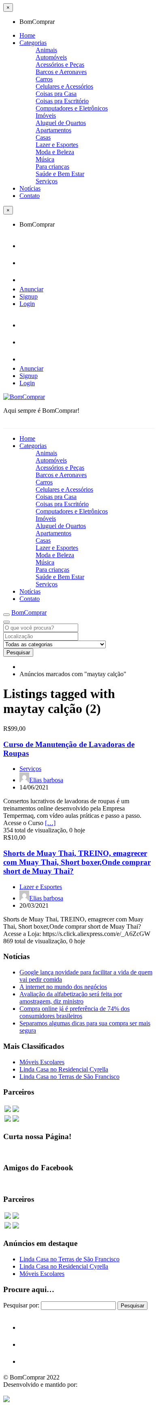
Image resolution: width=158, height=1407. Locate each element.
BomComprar (29, 612)
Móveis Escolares (41, 1062)
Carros (44, 79)
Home (27, 35)
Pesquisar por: (21, 1305)
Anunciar (31, 289)
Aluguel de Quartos (61, 122)
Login (27, 303)
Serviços (47, 181)
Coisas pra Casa (56, 93)
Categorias (33, 42)
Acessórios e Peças (60, 64)
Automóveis (51, 57)
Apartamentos (53, 130)
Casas (43, 137)
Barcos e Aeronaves (61, 71)
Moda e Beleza (55, 152)
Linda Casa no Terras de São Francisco (69, 1076)
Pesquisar (18, 652)
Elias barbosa (46, 780)
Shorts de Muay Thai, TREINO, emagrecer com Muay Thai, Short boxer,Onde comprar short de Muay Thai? (77, 862)
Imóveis (46, 115)
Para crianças (52, 166)
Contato (29, 195)
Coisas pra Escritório (62, 101)
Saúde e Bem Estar (60, 173)
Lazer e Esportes (57, 144)
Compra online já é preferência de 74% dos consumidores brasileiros (74, 1012)
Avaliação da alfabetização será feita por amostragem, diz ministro (70, 998)
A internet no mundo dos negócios (63, 986)
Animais (46, 50)
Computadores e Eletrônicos (72, 108)
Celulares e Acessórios (64, 86)
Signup (28, 296)
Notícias (30, 188)
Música (45, 159)
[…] (50, 822)
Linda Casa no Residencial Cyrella (63, 1069)
